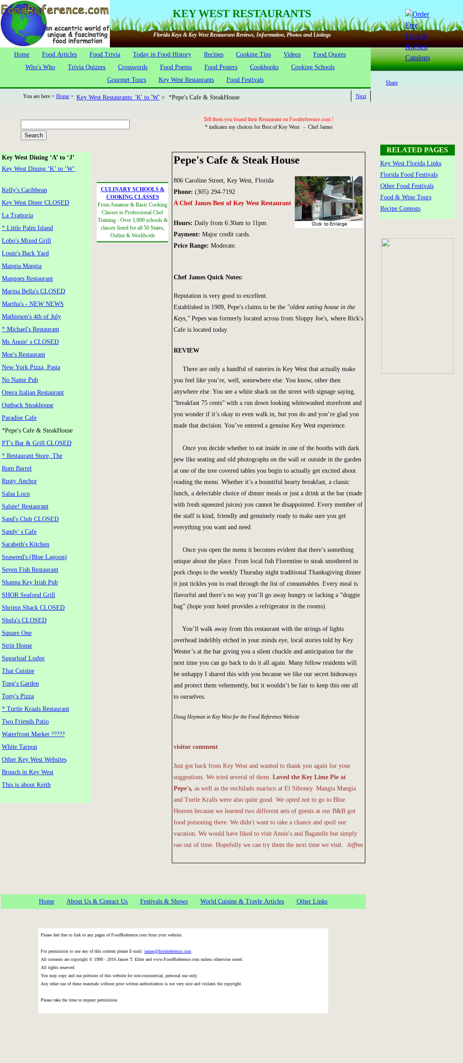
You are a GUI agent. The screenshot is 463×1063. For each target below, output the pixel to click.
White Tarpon (19, 746)
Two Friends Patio (25, 721)
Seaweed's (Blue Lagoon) (34, 557)
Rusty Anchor (19, 481)
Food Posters (220, 67)
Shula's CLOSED (24, 620)
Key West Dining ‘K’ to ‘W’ (38, 168)
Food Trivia (105, 54)
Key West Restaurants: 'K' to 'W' (118, 97)
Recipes (213, 54)
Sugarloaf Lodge (23, 658)
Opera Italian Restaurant (33, 392)
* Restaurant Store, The (32, 455)
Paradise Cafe (19, 417)
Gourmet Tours (126, 79)
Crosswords (132, 67)
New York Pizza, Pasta (31, 367)
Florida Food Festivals (409, 174)
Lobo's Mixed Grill (26, 240)
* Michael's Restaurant (30, 329)
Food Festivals (245, 79)
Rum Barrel (17, 468)
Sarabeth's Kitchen (25, 544)
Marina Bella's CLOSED (33, 291)
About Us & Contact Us (97, 901)
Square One (17, 633)
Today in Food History (162, 54)
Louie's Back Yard (25, 253)
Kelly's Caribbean (24, 190)
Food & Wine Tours (405, 197)
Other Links (312, 901)
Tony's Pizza (18, 696)
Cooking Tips (253, 54)
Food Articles (59, 54)
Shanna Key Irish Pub (30, 582)
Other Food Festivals (407, 186)
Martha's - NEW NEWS (33, 304)
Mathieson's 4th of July (31, 316)
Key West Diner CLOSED (35, 202)
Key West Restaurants (186, 79)
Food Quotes (329, 54)
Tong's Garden (20, 683)
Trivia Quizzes (86, 67)
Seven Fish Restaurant (30, 569)
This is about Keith (26, 784)
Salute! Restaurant (25, 506)
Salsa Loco (16, 493)
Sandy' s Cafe (19, 531)
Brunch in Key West (27, 772)
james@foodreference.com (167, 951)
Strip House (17, 645)
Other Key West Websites (34, 759)
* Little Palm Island (27, 228)
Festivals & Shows (164, 901)
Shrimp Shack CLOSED (33, 607)
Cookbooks (264, 67)
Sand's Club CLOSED (30, 519)
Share (392, 83)
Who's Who (40, 67)
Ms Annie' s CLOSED (30, 342)
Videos (292, 54)
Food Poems (176, 67)
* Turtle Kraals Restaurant (35, 709)
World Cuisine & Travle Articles (242, 901)
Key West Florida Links (410, 163)
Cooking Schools (313, 67)
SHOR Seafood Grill (28, 595)
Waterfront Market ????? (33, 734)
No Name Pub (20, 379)
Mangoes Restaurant (27, 278)
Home (21, 54)
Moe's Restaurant (23, 354)
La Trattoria (17, 215)
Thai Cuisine (18, 671)
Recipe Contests (400, 208)
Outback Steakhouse (27, 405)
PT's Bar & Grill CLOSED (36, 443)
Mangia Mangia (22, 266)
